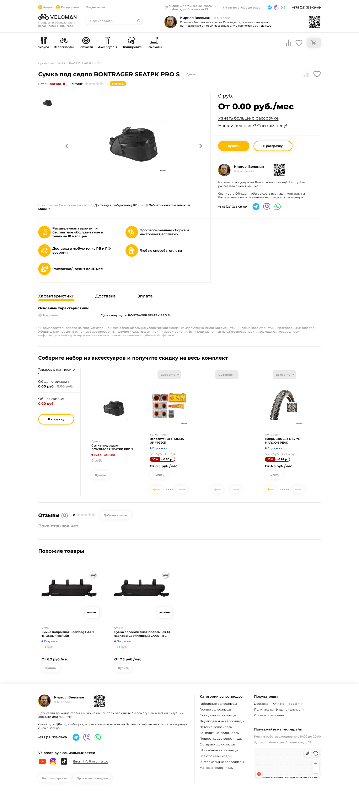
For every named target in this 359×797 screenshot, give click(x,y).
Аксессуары (107, 47)
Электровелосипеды (216, 756)
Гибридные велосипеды (218, 704)
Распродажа (70, 7)
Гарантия (296, 704)
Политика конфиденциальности (279, 709)
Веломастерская (54, 778)
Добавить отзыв (116, 515)
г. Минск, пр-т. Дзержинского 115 (192, 5)
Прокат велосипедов (92, 778)
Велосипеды (64, 47)
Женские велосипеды (217, 768)
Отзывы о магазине (269, 715)
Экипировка (131, 47)
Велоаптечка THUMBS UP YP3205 (167, 440)
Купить (234, 146)
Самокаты (154, 47)
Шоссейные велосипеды (219, 750)
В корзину (56, 419)
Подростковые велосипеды (221, 738)
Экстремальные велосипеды (222, 762)
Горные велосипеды (215, 709)
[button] (66, 146)
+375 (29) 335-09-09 (306, 7)
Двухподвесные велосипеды (222, 721)
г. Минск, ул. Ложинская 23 (188, 9)
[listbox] (169, 374)
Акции (48, 7)
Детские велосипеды (216, 727)
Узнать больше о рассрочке (248, 118)
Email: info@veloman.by (90, 761)
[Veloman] (57, 17)
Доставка (261, 704)
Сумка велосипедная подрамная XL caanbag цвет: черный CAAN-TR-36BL (142, 634)
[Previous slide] (156, 489)
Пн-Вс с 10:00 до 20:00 (244, 7)
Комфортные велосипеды (220, 733)
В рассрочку (273, 146)
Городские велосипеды (218, 715)
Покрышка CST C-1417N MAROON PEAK (282, 440)
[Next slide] (182, 489)
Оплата (278, 704)
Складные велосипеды (217, 744)
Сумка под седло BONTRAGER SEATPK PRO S (112, 447)
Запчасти (86, 47)
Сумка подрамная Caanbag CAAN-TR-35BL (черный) (68, 634)
